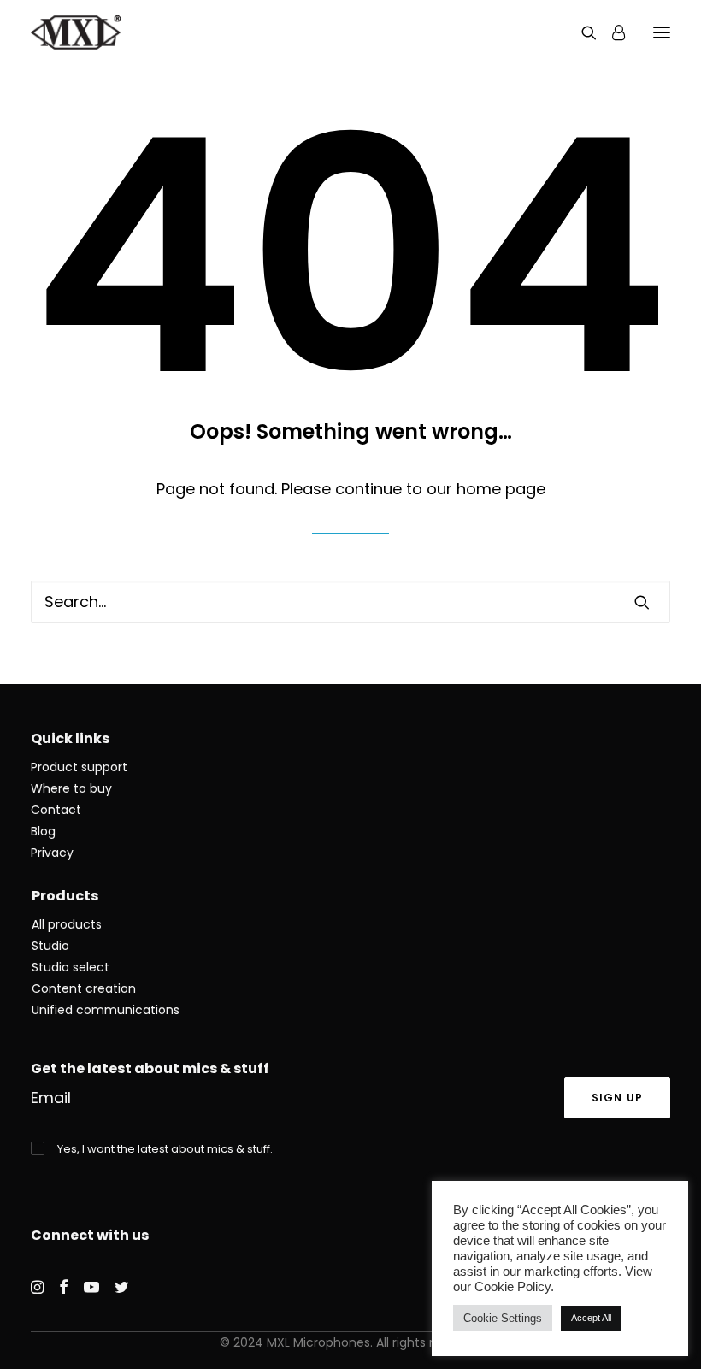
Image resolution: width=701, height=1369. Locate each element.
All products (67, 924)
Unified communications (106, 1009)
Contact (56, 809)
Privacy (52, 852)
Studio (50, 945)
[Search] (581, 32)
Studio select (70, 967)
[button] (661, 32)
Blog (43, 831)
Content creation (84, 988)
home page (501, 488)
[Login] (611, 32)
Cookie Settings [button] (502, 1318)
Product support (79, 767)
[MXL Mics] (76, 32)
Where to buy (71, 788)
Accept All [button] (591, 1318)
